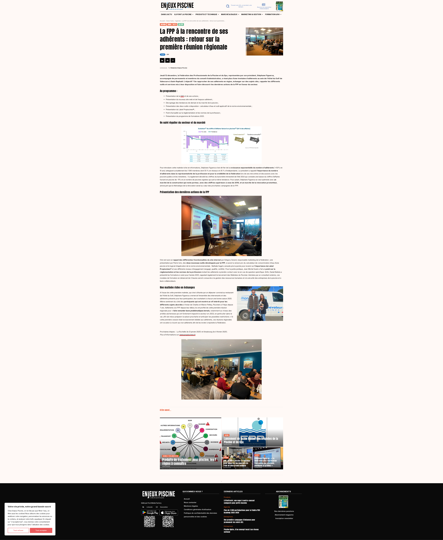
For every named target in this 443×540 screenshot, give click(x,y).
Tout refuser (18, 530)
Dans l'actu (170, 21)
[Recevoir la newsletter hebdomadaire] (263, 4)
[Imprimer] (167, 60)
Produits (227, 497)
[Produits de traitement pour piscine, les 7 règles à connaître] (190, 443)
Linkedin (150, 507)
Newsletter (164, 507)
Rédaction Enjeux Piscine (179, 68)
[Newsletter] (157, 507)
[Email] (173, 60)
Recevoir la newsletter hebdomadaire (264, 7)
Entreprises (228, 517)
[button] (238, 6)
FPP (168, 54)
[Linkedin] (162, 60)
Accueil (162, 21)
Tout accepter (41, 530)
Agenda (178, 21)
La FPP (180, 24)
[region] (30, 519)
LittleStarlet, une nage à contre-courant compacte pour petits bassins (239, 501)
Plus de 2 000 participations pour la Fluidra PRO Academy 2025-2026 (242, 511)
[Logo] (189, 6)
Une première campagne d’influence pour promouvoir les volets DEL (239, 520)
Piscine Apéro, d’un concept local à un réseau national (241, 530)
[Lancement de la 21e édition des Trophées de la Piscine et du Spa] (252, 432)
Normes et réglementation (170, 456)
